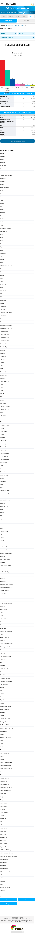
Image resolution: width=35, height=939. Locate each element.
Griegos (2, 478)
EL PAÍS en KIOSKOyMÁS (15, 921)
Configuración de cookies (26, 920)
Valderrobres (3, 837)
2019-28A (10, 16)
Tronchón (2, 809)
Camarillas (3, 315)
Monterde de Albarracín (6, 587)
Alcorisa (2, 194)
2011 (31, 16)
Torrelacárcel (3, 781)
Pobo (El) (2, 665)
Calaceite (2, 297)
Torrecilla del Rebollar (6, 768)
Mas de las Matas (4, 550)
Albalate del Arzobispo (6, 175)
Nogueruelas (3, 609)
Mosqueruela (3, 597)
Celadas (2, 362)
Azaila (1, 240)
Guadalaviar (3, 481)
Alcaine (2, 184)
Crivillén (2, 390)
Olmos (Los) (3, 628)
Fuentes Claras (4, 456)
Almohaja (2, 212)
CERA (1, 369)
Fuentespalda (3, 462)
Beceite (2, 259)
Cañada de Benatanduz (6, 325)
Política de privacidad (6, 920)
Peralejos (2, 653)
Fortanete (2, 437)
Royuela (2, 700)
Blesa (1, 278)
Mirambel (2, 562)
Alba (1, 172)
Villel (1, 878)
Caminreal (2, 319)
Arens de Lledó (4, 231)
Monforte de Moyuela (5, 572)
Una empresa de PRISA (17, 927)
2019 (4, 16)
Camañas (2, 309)
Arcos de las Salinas (5, 228)
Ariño (1, 237)
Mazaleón (2, 556)
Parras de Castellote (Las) (7, 643)
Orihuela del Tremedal (6, 631)
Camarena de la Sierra (6, 312)
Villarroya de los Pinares (6, 871)
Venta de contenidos (13, 918)
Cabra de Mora (4, 294)
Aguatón (2, 159)
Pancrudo (2, 640)
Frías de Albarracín (5, 447)
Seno (1, 740)
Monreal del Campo (5, 575)
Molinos (2, 568)
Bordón (2, 281)
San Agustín (3, 722)
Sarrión (2, 734)
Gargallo (2, 469)
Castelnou (2, 353)
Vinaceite (2, 881)
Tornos (2, 759)
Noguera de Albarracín (6, 603)
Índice (23, 921)
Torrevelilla (3, 793)
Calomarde (3, 306)
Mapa (31, 12)
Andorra (2, 225)
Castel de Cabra (4, 344)
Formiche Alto (3, 431)
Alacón (2, 169)
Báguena (2, 247)
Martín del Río (3, 547)
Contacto (6, 918)
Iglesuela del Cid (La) (5, 500)
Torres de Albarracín (5, 790)
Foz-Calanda (3, 440)
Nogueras (2, 606)
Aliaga (1, 200)
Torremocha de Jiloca (6, 787)
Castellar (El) (3, 347)
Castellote (2, 350)
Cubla (1, 397)
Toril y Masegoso (4, 753)
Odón (1, 615)
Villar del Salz (3, 862)
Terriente (2, 747)
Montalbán (3, 581)
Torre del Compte (4, 778)
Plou (1, 662)
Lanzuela (2, 522)
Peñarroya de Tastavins (6, 647)
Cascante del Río (4, 337)
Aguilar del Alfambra (5, 165)
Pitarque (2, 659)
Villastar (2, 875)
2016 (17, 16)
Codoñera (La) (3, 375)
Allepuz (2, 203)
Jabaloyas (2, 503)
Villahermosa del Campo (6, 853)
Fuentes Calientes (4, 453)
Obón (1, 612)
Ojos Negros (3, 618)
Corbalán (2, 378)
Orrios (1, 634)
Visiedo (2, 884)
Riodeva (2, 693)
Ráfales (2, 687)
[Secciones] (2, 4)
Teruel (1, 750)
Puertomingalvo (4, 684)
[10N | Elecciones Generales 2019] (17, 8)
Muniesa (2, 600)
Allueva (2, 209)
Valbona (2, 821)
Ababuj (2, 153)
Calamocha (3, 300)
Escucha (2, 419)
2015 (24, 16)
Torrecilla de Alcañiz (5, 765)
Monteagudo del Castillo (6, 584)
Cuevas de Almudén (5, 406)
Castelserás (3, 356)
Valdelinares (3, 831)
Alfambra (2, 197)
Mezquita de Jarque (5, 559)
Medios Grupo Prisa (17, 932)
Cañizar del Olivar (4, 334)
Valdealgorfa (3, 825)
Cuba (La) (2, 394)
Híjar (1, 487)
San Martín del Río (5, 725)
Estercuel (2, 422)
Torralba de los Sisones (6, 762)
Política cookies (16, 920)
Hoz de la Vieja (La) (5, 493)
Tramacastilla (3, 806)
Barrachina (3, 253)
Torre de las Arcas (5, 775)
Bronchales (3, 284)
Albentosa (2, 181)
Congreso (8, 21)
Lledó (1, 534)
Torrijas (2, 797)
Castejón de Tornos (5, 340)
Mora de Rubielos (4, 590)
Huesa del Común (4, 497)
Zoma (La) (2, 890)
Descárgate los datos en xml (17, 141)
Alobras (2, 215)
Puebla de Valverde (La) (6, 681)
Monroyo (2, 578)
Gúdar (1, 484)
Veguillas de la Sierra (5, 846)
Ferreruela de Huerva (5, 425)
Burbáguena (3, 290)
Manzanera (3, 543)
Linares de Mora (4, 531)
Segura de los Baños (5, 737)
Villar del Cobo (4, 859)
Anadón (2, 222)
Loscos (2, 537)
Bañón (1, 250)
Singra (1, 743)
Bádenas (2, 244)
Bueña (1, 287)
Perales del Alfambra (5, 656)
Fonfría (2, 428)
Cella (1, 365)
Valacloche (3, 818)
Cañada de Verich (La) (6, 328)
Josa (1, 515)
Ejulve (1, 412)
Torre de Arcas (4, 772)
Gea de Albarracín (4, 472)
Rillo (1, 690)
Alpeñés (2, 219)
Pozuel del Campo (4, 675)
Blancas (2, 275)
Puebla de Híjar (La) (5, 678)
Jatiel (1, 509)
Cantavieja (3, 322)
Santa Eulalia (3, 731)
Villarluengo (3, 865)
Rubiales (2, 703)
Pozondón (2, 672)
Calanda (2, 303)
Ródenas (2, 697)
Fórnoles (2, 434)
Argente (2, 234)
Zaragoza (8, 904)
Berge (1, 269)
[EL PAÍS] (10, 4)
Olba (1, 622)
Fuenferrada (3, 450)
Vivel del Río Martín (5, 887)
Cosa (1, 384)
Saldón (2, 715)
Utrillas (2, 815)
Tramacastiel (3, 803)
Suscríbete (26, 4)
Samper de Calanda (5, 718)
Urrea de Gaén (4, 812)
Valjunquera (3, 840)
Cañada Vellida (4, 331)
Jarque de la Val (4, 506)
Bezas (1, 272)
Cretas (1, 387)
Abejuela (2, 156)
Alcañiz (2, 190)
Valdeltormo (3, 834)
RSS (26, 921)
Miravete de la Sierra (5, 565)
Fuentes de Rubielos (5, 459)
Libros (1, 525)
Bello (1, 262)
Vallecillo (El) (3, 843)
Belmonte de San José (6, 265)
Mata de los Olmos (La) (6, 553)
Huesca (8, 900)
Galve (1, 465)
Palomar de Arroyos (5, 637)
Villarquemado (4, 868)
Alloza (1, 206)
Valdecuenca (3, 828)
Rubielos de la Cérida (5, 706)
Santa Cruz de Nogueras (6, 728)
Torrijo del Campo (4, 800)
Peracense (3, 650)
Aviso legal (27, 918)
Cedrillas (2, 359)
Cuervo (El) (3, 403)
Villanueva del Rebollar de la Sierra (9, 856)
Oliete (1, 625)
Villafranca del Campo (6, 850)
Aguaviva (2, 162)
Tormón (2, 756)
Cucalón (2, 400)
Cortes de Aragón (4, 381)
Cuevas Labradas (4, 409)
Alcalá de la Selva (4, 187)
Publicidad (21, 918)
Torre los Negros (4, 784)
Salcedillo (2, 712)
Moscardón (3, 593)
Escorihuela (3, 415)
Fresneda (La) (3, 444)
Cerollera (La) (3, 372)
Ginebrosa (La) (4, 475)
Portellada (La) (4, 668)
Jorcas (2, 512)
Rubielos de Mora (4, 709)
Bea (1, 256)
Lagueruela (3, 518)
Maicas (2, 540)
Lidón (1, 528)
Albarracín (3, 178)
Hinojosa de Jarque (5, 490)
